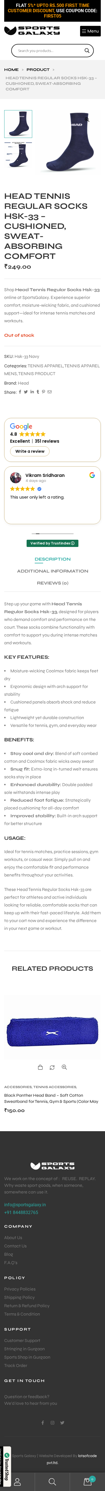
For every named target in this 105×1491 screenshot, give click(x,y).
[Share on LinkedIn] (32, 392)
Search (52, 1482)
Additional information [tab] (52, 571)
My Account (17, 1482)
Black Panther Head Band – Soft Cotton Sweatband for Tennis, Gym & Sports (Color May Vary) (51, 1101)
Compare (52, 1067)
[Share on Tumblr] (38, 392)
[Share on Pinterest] (43, 392)
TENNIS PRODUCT (36, 373)
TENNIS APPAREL (45, 365)
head (23, 383)
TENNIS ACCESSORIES (54, 1087)
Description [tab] (53, 559)
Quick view (64, 1067)
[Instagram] (52, 1423)
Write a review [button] (30, 451)
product (38, 69)
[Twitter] (62, 1423)
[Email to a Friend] (49, 392)
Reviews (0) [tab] (52, 583)
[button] (87, 119)
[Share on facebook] (20, 392)
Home (11, 69)
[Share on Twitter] (25, 392)
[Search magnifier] (87, 51)
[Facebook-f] (43, 1423)
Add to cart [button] (40, 1067)
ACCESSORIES (18, 1087)
